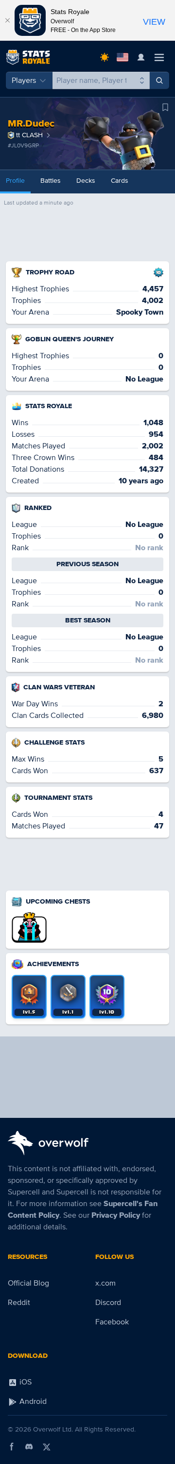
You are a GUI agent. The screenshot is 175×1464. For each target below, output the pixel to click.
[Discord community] (29, 1446)
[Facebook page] (12, 1446)
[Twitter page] (47, 1446)
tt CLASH (29, 135)
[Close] (7, 20)
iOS (25, 1382)
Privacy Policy (115, 1215)
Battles (50, 180)
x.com (105, 1283)
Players (24, 80)
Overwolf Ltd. (53, 1429)
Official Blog (28, 1283)
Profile (15, 180)
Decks (85, 180)
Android (32, 1401)
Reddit (19, 1302)
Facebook (112, 1322)
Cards (119, 180)
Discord (108, 1302)
